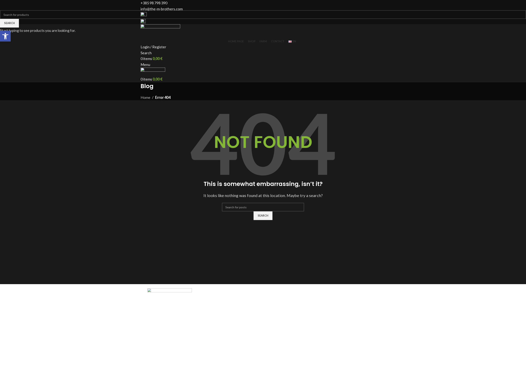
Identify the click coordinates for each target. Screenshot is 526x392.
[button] (5, 36)
